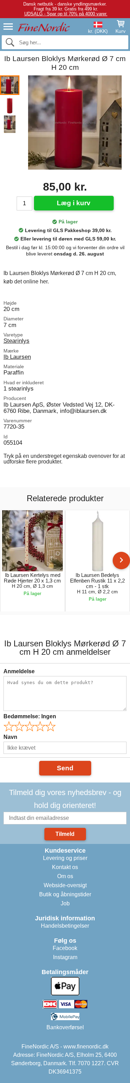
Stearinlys (16, 340)
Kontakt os (65, 867)
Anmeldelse (19, 671)
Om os (65, 876)
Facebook (65, 948)
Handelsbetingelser (65, 926)
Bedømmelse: (29, 716)
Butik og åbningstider (65, 894)
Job (65, 903)
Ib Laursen (17, 356)
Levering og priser (65, 858)
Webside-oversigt (65, 885)
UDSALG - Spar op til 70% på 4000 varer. (65, 13)
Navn (10, 737)
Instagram (65, 957)
